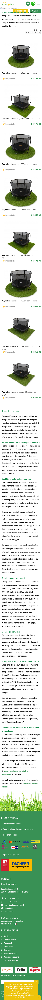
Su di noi (7, 936)
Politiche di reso (10, 953)
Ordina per (37, 30)
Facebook (9, 908)
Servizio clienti (10, 939)
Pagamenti (8, 943)
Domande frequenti (11, 957)
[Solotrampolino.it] (11, 3)
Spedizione (8, 946)
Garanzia (7, 950)
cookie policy (14, 991)
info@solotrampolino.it (14, 905)
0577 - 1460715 (12, 898)
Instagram (9, 911)
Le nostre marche (11, 960)
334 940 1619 (11, 902)
